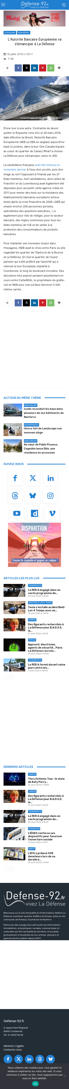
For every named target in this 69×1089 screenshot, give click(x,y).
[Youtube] (17, 514)
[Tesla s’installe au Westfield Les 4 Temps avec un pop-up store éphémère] (14, 607)
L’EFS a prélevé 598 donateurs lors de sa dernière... (41, 856)
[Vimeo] (52, 514)
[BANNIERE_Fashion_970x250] (34, 18)
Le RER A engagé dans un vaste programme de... (44, 591)
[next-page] (11, 677)
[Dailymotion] (34, 514)
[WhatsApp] (50, 67)
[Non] (64, 1076)
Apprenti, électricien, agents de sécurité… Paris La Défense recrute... (45, 647)
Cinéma (32, 620)
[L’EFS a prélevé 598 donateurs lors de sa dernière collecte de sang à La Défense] (14, 853)
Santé (31, 849)
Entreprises (31, 424)
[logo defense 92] (34, 5)
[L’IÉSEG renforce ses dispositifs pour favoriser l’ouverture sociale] (14, 833)
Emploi (32, 640)
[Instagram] (50, 496)
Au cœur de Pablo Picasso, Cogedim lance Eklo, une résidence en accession (41, 448)
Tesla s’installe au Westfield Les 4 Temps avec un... (46, 609)
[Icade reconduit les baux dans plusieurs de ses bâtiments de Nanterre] (13, 410)
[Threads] (15, 496)
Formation (34, 828)
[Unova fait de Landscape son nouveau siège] (13, 429)
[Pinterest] (42, 67)
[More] (59, 67)
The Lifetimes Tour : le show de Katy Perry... (46, 780)
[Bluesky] (33, 496)
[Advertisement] (34, 346)
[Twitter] (33, 479)
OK (35, 1083)
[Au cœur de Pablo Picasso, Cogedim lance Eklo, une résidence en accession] (13, 445)
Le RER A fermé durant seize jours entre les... (46, 666)
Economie (10, 32)
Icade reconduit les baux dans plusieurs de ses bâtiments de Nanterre (44, 413)
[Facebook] (18, 67)
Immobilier (23, 32)
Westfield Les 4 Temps (40, 603)
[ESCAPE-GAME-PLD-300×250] (34, 545)
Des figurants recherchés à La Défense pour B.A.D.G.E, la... (46, 627)
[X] (26, 67)
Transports (35, 585)
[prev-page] (6, 677)
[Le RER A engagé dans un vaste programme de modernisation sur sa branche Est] (14, 590)
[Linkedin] (34, 67)
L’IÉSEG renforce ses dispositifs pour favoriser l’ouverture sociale (45, 836)
